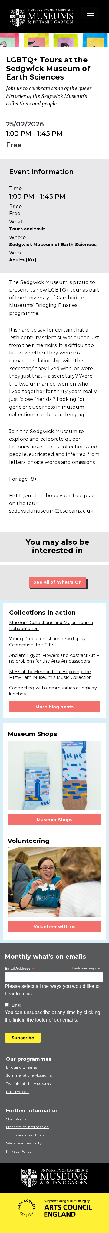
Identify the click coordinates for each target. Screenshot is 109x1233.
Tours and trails (27, 229)
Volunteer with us (55, 926)
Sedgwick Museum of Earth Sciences (53, 244)
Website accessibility (24, 1143)
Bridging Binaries (21, 1067)
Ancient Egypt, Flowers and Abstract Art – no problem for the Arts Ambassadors (54, 658)
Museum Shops (55, 820)
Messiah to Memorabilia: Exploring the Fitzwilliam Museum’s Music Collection (50, 674)
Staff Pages (16, 1119)
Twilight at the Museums (28, 1083)
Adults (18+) (22, 260)
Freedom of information (27, 1127)
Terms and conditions (25, 1135)
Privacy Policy (18, 1151)
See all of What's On (57, 582)
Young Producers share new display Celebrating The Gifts (47, 642)
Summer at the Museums (29, 1075)
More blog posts (54, 707)
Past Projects (17, 1091)
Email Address (19, 968)
